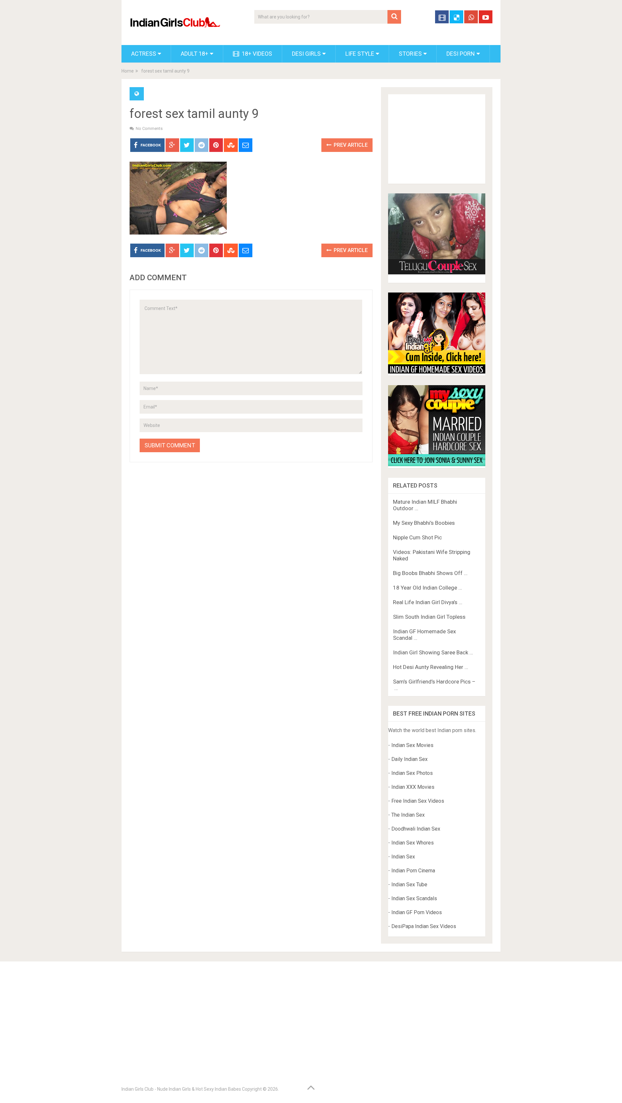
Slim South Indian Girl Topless (429, 617)
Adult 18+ (194, 53)
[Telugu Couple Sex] (436, 273)
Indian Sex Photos (412, 773)
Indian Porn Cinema (413, 870)
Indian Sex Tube (409, 884)
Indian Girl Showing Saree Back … (433, 652)
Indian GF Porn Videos (416, 912)
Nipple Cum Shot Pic (417, 537)
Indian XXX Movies (412, 787)
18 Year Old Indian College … (427, 587)
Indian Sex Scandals (414, 898)
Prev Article (350, 145)
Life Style (359, 53)
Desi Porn (460, 53)
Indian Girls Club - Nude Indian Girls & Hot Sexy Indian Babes (181, 1089)
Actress (143, 53)
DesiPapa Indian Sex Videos (423, 926)
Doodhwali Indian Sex (415, 829)
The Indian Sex (408, 815)
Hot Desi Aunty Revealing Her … (430, 667)
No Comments (149, 128)
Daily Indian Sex (409, 759)
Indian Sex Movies (412, 745)
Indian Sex (403, 857)
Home (127, 71)
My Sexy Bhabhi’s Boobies (424, 523)
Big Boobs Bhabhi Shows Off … (430, 573)
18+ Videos (256, 53)
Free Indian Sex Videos (417, 801)
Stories (410, 53)
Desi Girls (306, 53)
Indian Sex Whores (412, 843)
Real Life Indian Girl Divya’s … (427, 602)
